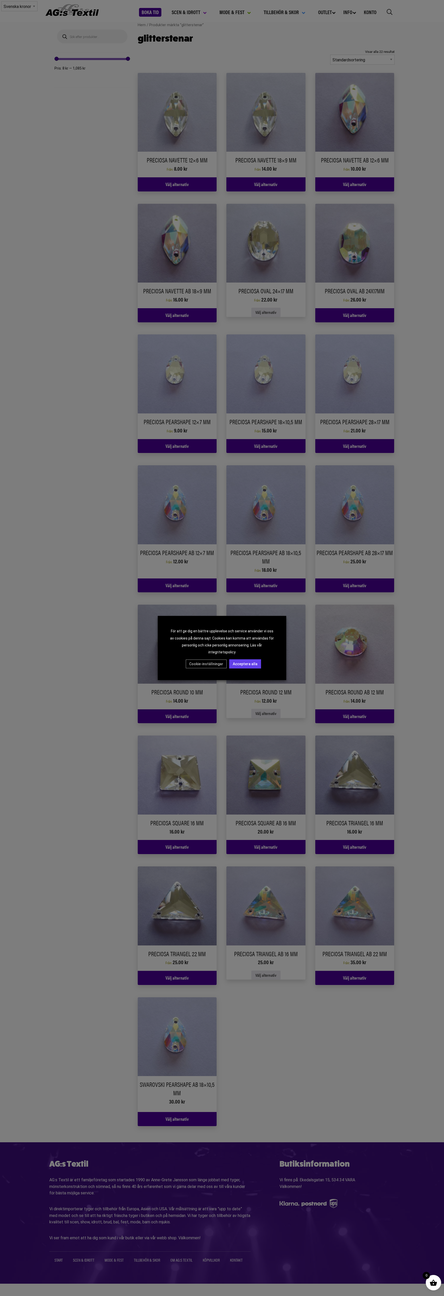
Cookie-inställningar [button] (206, 664)
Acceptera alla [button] (245, 664)
